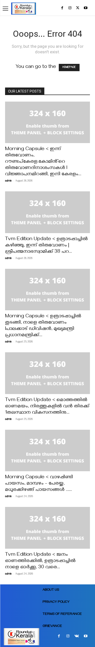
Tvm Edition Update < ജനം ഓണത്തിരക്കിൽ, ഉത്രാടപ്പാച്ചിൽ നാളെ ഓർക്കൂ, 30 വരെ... (40, 561)
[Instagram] (70, 9)
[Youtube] (85, 9)
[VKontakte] (76, 637)
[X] (78, 9)
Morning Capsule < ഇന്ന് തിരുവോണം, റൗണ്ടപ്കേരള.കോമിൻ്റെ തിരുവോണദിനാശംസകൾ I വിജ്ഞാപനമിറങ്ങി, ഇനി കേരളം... (43, 162)
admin (8, 181)
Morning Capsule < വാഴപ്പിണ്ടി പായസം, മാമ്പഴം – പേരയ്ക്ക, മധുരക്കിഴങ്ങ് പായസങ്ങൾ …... (39, 484)
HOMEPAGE (69, 67)
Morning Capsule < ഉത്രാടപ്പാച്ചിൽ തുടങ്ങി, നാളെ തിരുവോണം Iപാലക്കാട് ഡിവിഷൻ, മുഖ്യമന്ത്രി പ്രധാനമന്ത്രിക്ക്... (43, 326)
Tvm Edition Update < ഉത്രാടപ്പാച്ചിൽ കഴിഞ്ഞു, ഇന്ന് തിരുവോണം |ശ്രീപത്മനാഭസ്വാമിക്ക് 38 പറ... (46, 245)
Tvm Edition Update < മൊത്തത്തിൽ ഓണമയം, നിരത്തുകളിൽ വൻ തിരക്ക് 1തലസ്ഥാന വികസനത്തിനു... (47, 406)
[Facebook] (62, 9)
